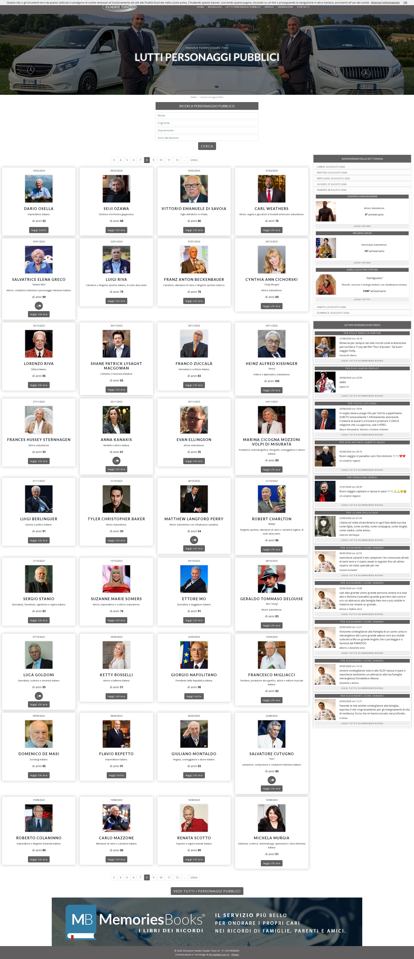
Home (200, 7)
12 (177, 160)
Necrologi (215, 7)
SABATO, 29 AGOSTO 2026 (331, 307)
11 (169, 160)
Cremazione (285, 7)
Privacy (235, 954)
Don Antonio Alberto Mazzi (365, 442)
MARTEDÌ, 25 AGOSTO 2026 (332, 172)
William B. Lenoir (362, 233)
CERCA (207, 146)
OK (405, 2)
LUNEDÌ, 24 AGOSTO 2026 (331, 166)
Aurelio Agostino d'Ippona (362, 269)
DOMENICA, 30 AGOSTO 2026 (333, 312)
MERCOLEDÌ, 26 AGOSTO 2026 (333, 178)
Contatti (303, 7)
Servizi (269, 7)
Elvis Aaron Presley (365, 368)
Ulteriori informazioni (385, 2)
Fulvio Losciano (365, 403)
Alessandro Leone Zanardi (365, 547)
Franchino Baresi (365, 477)
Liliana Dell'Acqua (365, 512)
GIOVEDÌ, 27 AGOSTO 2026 (332, 184)
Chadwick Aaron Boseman (362, 196)
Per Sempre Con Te (219, 954)
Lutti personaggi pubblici (243, 7)
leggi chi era (116, 229)
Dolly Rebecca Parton (365, 333)
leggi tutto (38, 229)
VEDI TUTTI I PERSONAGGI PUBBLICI (207, 891)
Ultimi (193, 160)
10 (160, 160)
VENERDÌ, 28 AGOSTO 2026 (331, 189)
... (184, 160)
